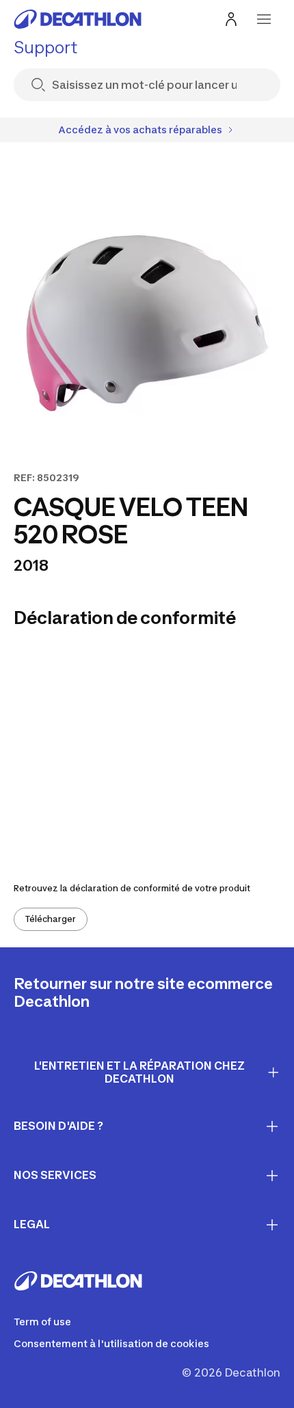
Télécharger (50, 919)
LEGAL (32, 1224)
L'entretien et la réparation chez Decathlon (139, 1072)
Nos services (55, 1175)
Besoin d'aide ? (58, 1126)
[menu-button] (264, 19)
